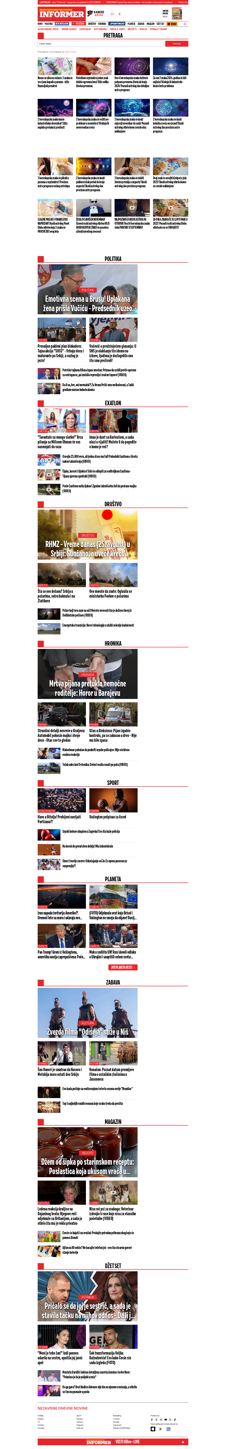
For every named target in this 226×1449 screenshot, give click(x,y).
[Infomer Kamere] (97, 14)
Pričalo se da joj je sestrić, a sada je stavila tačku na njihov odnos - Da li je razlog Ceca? (88, 1311)
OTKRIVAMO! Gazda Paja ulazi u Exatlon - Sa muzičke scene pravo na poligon (98, 2)
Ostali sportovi (46, 810)
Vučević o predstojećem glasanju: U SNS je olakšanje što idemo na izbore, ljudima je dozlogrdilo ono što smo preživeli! (112, 353)
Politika (48, 23)
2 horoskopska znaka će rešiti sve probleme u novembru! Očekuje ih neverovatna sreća (92, 123)
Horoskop (85, 29)
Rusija (143, 29)
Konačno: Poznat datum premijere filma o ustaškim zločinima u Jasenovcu (111, 1075)
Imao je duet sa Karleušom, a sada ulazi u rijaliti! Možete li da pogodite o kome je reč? (113, 442)
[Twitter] (156, 1419)
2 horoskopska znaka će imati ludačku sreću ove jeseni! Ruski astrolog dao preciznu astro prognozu (168, 125)
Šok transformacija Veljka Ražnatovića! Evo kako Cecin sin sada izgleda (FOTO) (110, 1358)
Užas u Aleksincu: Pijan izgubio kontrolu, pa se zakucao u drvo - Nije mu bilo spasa (113, 736)
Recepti (132, 29)
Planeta (131, 23)
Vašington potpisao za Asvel (107, 817)
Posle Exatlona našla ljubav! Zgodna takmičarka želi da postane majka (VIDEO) (99, 488)
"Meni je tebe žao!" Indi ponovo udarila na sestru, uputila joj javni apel (60, 1358)
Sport (79, 1415)
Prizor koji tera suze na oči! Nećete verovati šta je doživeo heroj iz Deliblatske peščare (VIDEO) (97, 613)
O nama (116, 1419)
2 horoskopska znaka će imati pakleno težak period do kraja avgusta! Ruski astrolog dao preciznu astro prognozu (90, 184)
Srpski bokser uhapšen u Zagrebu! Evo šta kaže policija (91, 832)
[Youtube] (166, 1419)
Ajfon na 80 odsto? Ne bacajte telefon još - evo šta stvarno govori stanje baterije (97, 1250)
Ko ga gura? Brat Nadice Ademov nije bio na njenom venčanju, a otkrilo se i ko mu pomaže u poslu (99, 1389)
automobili (100, 29)
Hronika (102, 23)
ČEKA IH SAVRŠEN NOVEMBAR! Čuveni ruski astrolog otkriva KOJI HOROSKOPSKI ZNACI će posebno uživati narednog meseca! (92, 225)
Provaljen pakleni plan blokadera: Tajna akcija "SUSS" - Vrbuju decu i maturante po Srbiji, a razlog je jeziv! (61, 353)
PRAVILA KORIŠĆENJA (121, 1428)
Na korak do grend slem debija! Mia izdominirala (87, 846)
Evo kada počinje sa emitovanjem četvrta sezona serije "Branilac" (97, 1089)
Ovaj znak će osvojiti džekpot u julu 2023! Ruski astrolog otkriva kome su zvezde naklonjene (169, 182)
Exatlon (42, 431)
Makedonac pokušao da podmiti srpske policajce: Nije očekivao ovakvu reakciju (95, 752)
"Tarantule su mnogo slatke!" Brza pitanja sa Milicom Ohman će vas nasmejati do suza (60, 442)
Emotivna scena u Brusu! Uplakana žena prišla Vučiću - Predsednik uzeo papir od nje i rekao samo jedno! (87, 304)
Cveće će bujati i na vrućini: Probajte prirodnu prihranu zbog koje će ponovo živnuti (98, 1235)
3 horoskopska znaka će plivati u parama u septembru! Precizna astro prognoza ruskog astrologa (54, 182)
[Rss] (170, 1419)
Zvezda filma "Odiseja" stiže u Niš (87, 1032)
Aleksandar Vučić (48, 29)
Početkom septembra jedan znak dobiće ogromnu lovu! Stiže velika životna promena (92, 82)
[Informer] (112, 14)
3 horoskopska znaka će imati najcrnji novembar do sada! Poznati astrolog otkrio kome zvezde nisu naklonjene (132, 125)
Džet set (160, 23)
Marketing (117, 1415)
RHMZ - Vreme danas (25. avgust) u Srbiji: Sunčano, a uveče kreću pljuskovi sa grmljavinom (87, 549)
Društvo (92, 23)
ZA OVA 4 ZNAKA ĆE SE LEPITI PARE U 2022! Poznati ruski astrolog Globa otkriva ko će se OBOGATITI (170, 223)
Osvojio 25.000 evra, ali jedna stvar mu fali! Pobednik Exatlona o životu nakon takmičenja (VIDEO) (99, 459)
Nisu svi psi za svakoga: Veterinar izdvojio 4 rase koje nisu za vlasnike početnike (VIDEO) (112, 1214)
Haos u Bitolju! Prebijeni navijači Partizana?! (59, 819)
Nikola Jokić (117, 29)
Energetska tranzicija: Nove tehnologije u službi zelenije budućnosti (98, 625)
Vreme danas (69, 29)
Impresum (117, 1425)
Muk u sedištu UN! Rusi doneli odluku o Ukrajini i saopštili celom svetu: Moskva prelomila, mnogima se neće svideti (112, 955)
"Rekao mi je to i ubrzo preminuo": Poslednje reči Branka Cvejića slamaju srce (170, 2)
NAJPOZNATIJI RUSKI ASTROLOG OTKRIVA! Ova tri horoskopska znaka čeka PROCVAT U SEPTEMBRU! (132, 223)
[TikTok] (175, 1419)
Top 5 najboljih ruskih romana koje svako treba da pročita (92, 1104)
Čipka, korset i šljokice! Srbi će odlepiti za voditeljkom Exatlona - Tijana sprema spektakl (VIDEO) (96, 474)
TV (39, 1422)
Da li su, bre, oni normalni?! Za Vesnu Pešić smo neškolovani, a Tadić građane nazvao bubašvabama (98, 387)
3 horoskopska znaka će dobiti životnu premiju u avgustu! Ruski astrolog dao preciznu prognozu (131, 182)
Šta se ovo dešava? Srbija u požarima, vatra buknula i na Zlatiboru (56, 596)
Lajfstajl (43, 1203)
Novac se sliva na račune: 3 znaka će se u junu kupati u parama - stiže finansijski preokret (55, 82)
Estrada (87, 1297)
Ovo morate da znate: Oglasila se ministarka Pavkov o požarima (110, 594)
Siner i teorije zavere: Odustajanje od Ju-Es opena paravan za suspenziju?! (94, 863)
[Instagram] (161, 1419)
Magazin (151, 23)
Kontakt (116, 1422)
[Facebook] (152, 1419)
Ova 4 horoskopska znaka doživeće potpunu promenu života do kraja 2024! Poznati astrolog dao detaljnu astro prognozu (132, 84)
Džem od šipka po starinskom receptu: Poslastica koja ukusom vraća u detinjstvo (87, 1167)
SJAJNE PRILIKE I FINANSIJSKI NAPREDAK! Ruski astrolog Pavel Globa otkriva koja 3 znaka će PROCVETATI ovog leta (53, 225)
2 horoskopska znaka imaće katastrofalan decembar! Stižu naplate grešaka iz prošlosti (52, 123)
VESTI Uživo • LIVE (127, 1442)
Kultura (88, 1023)
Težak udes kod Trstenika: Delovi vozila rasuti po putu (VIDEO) (95, 765)
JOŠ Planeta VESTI (121, 968)
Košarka (94, 810)
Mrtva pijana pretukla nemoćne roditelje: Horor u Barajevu (87, 689)
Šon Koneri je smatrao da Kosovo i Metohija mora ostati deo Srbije (60, 1072)
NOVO (40, 23)
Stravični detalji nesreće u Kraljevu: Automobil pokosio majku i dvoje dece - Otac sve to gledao (61, 736)
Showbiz (42, 1063)
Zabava (141, 23)
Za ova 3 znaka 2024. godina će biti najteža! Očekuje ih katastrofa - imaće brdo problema (169, 82)
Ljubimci (94, 1203)
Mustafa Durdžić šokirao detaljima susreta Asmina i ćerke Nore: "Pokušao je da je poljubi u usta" (96, 1374)
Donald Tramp (158, 29)
